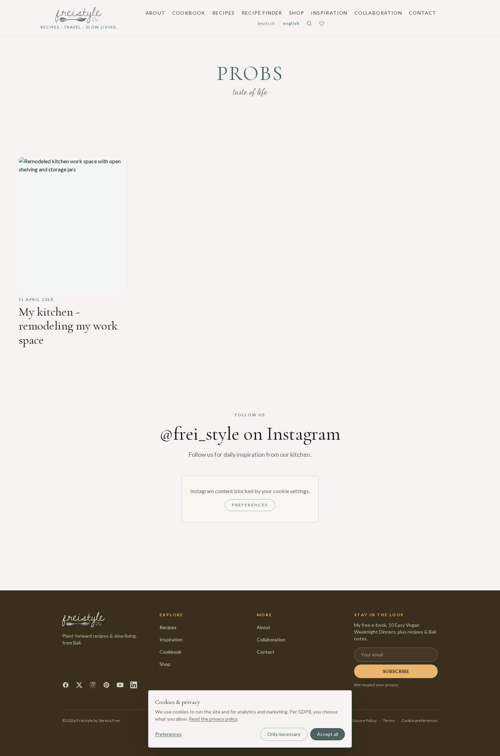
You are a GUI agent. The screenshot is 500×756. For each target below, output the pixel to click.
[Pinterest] (106, 685)
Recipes (223, 13)
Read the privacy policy (213, 719)
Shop (296, 13)
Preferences (250, 504)
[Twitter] (79, 685)
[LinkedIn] (133, 685)
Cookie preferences (419, 720)
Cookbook (188, 13)
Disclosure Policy (361, 720)
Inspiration (329, 13)
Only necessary (283, 734)
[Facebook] (65, 685)
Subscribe (396, 671)
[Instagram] (92, 685)
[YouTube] (120, 685)
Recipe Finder (262, 13)
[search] (309, 23)
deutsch (266, 23)
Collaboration (378, 13)
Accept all (327, 734)
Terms (389, 720)
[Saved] (322, 23)
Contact (422, 13)
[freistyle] (83, 619)
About (155, 13)
